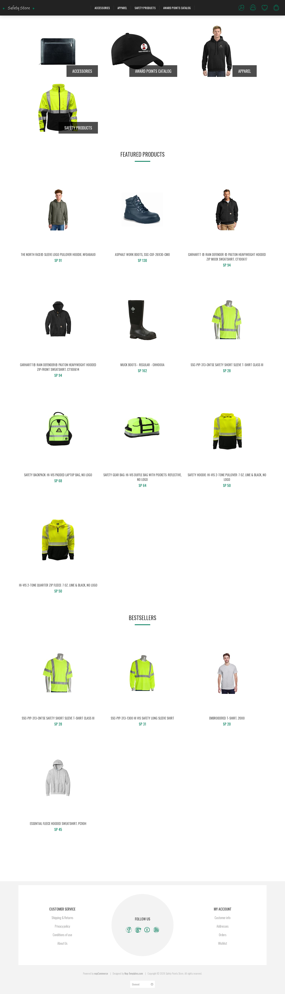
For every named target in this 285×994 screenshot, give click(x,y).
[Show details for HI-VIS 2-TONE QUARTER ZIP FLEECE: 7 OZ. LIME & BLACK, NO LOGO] (58, 540)
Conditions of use (62, 934)
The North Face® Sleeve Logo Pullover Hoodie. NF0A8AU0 (58, 254)
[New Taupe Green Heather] (58, 209)
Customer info (223, 917)
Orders (222, 934)
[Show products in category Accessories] (58, 51)
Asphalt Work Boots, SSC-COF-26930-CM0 (142, 254)
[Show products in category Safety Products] (58, 108)
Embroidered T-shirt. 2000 (227, 718)
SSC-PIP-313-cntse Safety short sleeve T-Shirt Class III (227, 364)
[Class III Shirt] (227, 320)
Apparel (122, 8)
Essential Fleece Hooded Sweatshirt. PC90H (58, 823)
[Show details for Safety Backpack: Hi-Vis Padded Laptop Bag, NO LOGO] (58, 430)
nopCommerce (101, 973)
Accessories (102, 8)
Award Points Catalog (177, 8)
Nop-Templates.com (133, 973)
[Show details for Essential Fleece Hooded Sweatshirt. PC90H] (58, 778)
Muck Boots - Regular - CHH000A (142, 364)
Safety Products (145, 8)
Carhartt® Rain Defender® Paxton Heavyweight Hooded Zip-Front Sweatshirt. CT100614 (58, 367)
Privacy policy (62, 926)
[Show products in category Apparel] (217, 51)
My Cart (276, 8)
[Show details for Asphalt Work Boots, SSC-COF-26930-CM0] (142, 209)
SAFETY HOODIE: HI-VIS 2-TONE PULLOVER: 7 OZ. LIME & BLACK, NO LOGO (227, 477)
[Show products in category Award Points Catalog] (137, 51)
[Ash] (227, 673)
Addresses (223, 926)
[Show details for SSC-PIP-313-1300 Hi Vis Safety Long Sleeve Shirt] (142, 673)
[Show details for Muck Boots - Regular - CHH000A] (142, 320)
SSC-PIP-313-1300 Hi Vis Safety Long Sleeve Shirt (142, 718)
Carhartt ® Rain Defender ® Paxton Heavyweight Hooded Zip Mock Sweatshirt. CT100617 (227, 257)
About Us (62, 943)
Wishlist (264, 8)
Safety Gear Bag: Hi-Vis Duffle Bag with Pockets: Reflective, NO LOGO (142, 477)
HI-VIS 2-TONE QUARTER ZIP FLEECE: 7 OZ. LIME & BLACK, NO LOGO (58, 585)
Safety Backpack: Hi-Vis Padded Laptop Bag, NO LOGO (58, 475)
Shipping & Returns (62, 917)
